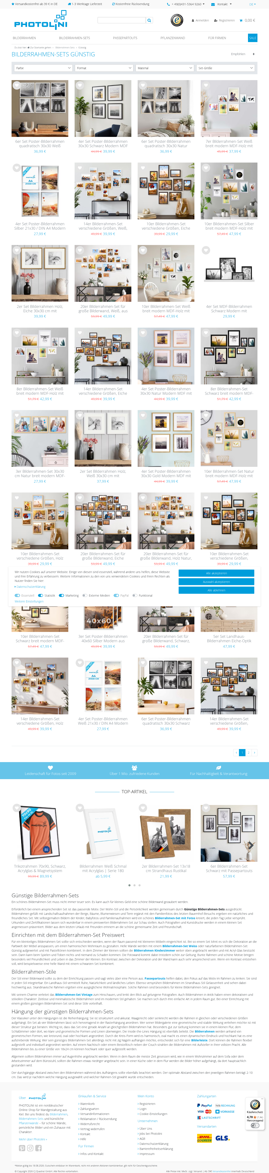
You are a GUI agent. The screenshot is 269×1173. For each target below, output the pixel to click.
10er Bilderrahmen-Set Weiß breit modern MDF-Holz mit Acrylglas (166, 309)
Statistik (50, 595)
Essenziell (27, 595)
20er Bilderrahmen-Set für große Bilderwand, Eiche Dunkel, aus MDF (102, 556)
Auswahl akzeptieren (216, 582)
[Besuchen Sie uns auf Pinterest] (22, 1150)
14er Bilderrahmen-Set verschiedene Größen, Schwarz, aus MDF (229, 721)
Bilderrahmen (24, 38)
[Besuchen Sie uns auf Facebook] (39, 1150)
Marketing (72, 595)
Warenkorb (87, 1104)
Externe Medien (99, 595)
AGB (142, 1139)
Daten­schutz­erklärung (31, 587)
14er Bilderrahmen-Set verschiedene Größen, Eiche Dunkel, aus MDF (103, 391)
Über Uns (146, 1129)
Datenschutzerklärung (154, 1144)
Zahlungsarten (89, 1109)
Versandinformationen (94, 1114)
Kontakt (85, 1134)
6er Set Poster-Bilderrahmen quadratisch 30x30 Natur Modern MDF (166, 143)
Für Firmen (217, 38)
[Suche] (149, 20)
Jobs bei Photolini (151, 1134)
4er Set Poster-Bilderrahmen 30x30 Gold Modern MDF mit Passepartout (166, 473)
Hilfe (83, 1139)
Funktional (145, 595)
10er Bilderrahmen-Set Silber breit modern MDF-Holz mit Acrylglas (229, 226)
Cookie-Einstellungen (153, 1114)
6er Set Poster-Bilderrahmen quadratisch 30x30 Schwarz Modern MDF (166, 721)
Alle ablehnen (216, 590)
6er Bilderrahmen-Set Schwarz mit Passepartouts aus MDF (229, 868)
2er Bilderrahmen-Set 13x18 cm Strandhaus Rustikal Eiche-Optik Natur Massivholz (166, 868)
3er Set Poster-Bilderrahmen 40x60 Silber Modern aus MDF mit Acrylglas (103, 638)
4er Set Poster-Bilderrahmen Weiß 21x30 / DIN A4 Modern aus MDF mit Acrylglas (103, 721)
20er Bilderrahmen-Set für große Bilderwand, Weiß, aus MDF (103, 309)
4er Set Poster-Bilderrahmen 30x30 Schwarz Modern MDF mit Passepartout (103, 143)
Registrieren (147, 1104)
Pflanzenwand (173, 38)
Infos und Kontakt (92, 1154)
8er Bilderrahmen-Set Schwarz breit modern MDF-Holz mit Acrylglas (229, 391)
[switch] (255, 1125)
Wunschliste (17, 89)
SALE (252, 38)
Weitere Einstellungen (29, 601)
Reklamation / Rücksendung (98, 1119)
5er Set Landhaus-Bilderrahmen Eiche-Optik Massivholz (229, 638)
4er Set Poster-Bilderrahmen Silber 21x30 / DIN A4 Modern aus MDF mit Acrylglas (40, 226)
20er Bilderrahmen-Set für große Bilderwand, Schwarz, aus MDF (166, 638)
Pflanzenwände (29, 1123)
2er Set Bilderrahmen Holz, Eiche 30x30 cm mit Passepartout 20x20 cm (40, 309)
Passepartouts (125, 38)
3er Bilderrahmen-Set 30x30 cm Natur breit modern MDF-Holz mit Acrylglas (40, 473)
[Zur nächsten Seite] (254, 752)
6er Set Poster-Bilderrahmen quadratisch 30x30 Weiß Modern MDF (40, 143)
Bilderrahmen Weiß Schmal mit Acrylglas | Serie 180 (103, 868)
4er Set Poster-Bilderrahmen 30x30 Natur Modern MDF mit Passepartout (166, 391)
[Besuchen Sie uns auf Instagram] (30, 1150)
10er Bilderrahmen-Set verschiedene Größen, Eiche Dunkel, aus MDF (166, 226)
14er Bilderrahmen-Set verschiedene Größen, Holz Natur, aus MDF (40, 721)
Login (143, 1109)
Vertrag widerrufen (92, 1129)
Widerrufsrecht (90, 1124)
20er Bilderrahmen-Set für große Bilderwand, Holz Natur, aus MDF (166, 556)
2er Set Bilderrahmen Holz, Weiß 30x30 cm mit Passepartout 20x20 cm (103, 473)
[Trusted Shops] (177, 20)
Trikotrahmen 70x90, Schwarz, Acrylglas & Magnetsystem (40, 868)
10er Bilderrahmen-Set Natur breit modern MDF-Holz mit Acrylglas (229, 473)
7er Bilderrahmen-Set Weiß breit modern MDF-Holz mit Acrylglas (229, 143)
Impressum (147, 1154)
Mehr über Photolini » (33, 1139)
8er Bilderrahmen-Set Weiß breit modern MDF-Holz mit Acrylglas (40, 391)
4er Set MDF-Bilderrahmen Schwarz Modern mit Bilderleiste (229, 309)
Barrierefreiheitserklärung (156, 1149)
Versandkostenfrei (221, 1171)
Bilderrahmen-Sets (74, 38)
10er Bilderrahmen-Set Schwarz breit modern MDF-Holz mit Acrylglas (40, 638)
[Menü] (262, 1099)
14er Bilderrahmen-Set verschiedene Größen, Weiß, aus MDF (103, 226)
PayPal (124, 595)
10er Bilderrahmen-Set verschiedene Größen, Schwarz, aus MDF (229, 556)
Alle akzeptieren (216, 573)
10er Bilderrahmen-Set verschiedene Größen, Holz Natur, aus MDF (40, 556)
